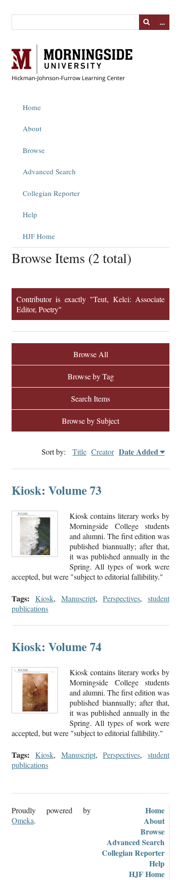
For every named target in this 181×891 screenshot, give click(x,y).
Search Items (90, 398)
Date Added (138, 451)
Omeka (23, 820)
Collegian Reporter (51, 193)
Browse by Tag (91, 376)
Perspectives (121, 598)
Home (32, 107)
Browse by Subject (90, 421)
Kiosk (44, 598)
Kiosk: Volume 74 (56, 646)
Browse (34, 150)
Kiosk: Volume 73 (56, 490)
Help (30, 214)
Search (146, 22)
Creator (102, 451)
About (32, 128)
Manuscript (78, 598)
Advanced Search (49, 171)
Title (79, 451)
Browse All (90, 354)
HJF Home (39, 236)
